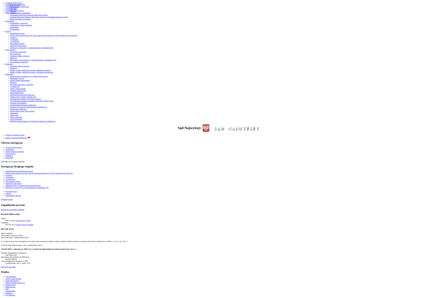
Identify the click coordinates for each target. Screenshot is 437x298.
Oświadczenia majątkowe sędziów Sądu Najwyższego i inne (32, 101)
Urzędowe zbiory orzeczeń (19, 56)
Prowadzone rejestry (17, 44)
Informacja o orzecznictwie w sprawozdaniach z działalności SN (33, 60)
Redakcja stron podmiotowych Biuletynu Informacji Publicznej (32, 121)
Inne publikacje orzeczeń (19, 62)
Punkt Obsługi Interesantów (20, 80)
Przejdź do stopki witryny (14, 11)
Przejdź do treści (11, 9)
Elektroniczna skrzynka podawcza (22, 95)
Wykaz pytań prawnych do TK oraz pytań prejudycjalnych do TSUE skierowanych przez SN (43, 35)
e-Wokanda (14, 40)
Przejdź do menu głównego (15, 5)
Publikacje (9, 64)
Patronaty (13, 83)
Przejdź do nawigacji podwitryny (17, 7)
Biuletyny (13, 58)
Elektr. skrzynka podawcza (15, 283)
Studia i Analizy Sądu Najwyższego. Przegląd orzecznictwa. (31, 72)
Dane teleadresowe (17, 93)
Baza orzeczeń (15, 54)
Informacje (9, 74)
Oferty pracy (14, 115)
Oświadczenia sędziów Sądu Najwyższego (25, 99)
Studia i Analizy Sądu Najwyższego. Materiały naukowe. (30, 70)
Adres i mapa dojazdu (18, 89)
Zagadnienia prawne (17, 33)
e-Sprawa (13, 38)
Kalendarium (14, 29)
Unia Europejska (16, 119)
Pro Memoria (10, 295)
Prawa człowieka (16, 117)
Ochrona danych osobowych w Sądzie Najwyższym (29, 76)
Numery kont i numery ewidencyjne (23, 97)
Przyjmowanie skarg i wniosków (22, 85)
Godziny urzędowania (18, 91)
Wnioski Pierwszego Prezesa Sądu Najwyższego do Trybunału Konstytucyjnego (39, 17)
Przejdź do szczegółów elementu (12, 210)
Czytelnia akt (14, 42)
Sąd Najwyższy (11, 191)
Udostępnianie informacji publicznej (23, 105)
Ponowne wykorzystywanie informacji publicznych (28, 107)
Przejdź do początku (8, 267)
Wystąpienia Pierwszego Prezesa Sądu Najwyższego (29, 15)
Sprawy (8, 31)
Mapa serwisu (10, 13)
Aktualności (9, 21)
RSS (7, 289)
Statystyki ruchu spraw (18, 46)
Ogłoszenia (14, 113)
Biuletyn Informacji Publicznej (16, 138)
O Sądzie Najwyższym (13, 3)
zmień (23, 221)
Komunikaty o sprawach (19, 23)
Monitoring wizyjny (17, 78)
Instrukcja (9, 293)
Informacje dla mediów (18, 103)
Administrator (10, 291)
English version (14, 135)
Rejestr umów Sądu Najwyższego (22, 111)
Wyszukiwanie (10, 277)
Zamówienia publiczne (18, 109)
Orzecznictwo (10, 50)
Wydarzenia (14, 27)
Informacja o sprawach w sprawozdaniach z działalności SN (31, 48)
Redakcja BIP (10, 285)
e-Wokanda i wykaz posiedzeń (21, 25)
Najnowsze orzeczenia (18, 52)
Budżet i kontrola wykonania (20, 19)
